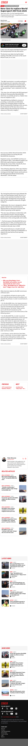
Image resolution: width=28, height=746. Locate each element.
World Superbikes (9, 6)
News (17, 6)
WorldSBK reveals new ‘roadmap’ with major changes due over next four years (9, 531)
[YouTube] (12, 709)
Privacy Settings (4, 734)
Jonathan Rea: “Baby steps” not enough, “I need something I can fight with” (20, 387)
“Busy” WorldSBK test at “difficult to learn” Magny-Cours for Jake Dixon (14, 286)
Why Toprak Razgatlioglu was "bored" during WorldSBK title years (9, 478)
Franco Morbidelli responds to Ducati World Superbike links (17, 602)
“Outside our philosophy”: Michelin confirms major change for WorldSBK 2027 (9, 489)
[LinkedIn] (16, 709)
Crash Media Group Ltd (9, 717)
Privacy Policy (4, 732)
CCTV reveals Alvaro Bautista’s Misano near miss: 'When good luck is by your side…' (7, 387)
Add (24, 45)
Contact (3, 730)
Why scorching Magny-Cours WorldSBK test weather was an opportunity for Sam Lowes (12, 282)
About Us (3, 728)
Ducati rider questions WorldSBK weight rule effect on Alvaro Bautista (10, 499)
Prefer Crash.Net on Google (12, 44)
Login (2, 735)
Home (2, 6)
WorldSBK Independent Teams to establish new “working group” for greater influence (9, 520)
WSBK (11, 562)
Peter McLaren (4, 20)
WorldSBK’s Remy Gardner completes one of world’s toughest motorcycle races (8, 510)
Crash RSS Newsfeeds (5, 731)
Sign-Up (2, 736)
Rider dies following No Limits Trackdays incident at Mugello (17, 692)
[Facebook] (3, 709)
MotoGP (11, 600)
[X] (7, 709)
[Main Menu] (26, 2)
